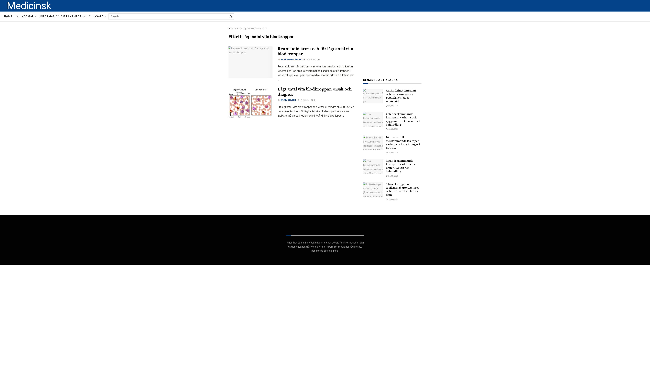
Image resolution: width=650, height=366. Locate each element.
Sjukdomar (25, 16)
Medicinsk (29, 6)
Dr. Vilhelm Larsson (290, 59)
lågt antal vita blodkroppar (255, 28)
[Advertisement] (392, 48)
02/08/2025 (310, 59)
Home (8, 16)
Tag (238, 28)
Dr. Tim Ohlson (288, 100)
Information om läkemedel (61, 16)
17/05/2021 (304, 100)
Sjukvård (96, 16)
